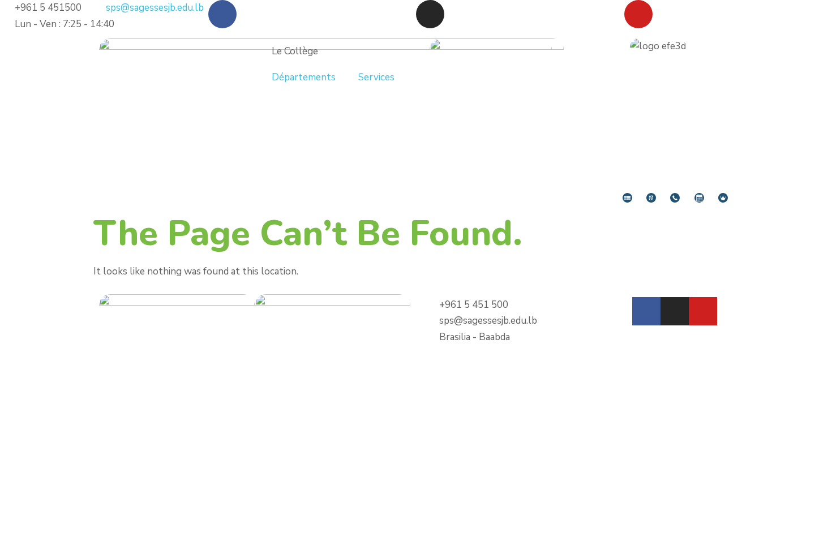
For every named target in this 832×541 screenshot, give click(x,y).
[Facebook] (222, 14)
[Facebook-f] (646, 311)
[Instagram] (430, 14)
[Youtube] (638, 14)
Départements (304, 77)
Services (376, 77)
